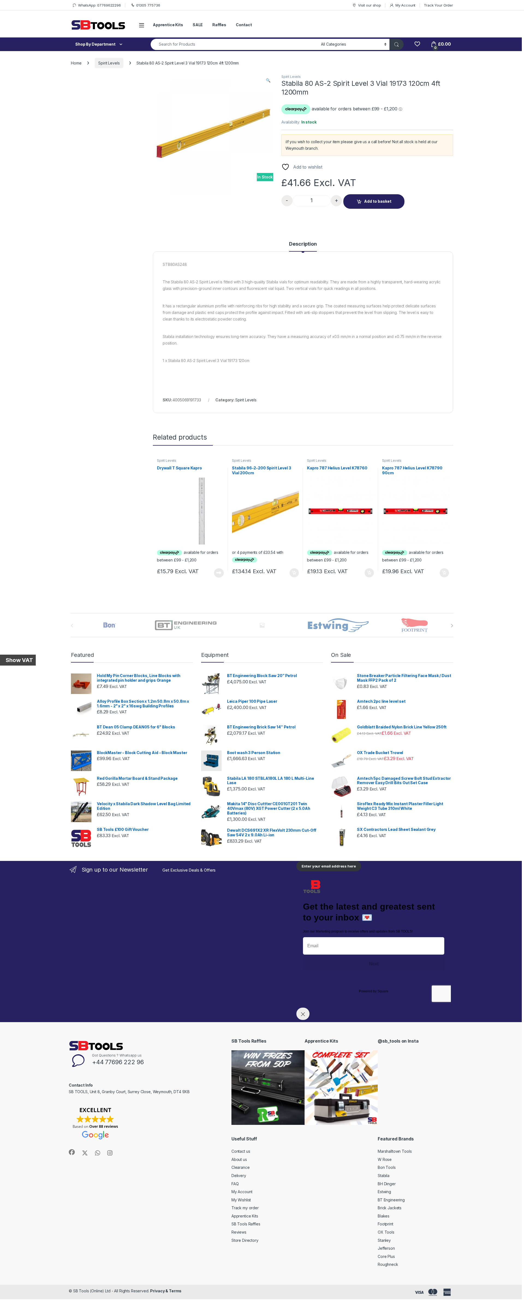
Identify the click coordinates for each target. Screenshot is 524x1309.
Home (76, 63)
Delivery (238, 1175)
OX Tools (386, 1232)
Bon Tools (387, 1167)
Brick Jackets (389, 1207)
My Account (405, 5)
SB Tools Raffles (245, 1224)
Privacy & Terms (165, 1291)
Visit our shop (369, 5)
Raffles (219, 24)
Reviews (238, 1232)
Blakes (383, 1216)
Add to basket (377, 201)
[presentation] (452, 626)
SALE (198, 24)
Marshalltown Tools (395, 1151)
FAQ (235, 1183)
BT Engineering (391, 1200)
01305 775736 (148, 5)
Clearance (240, 1167)
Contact (244, 24)
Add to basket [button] (293, 573)
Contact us (240, 1151)
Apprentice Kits (168, 24)
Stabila (383, 1175)
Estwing (384, 1191)
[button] (268, 80)
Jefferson (386, 1248)
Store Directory (244, 1240)
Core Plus (386, 1256)
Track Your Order (438, 5)
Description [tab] (303, 244)
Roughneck (388, 1264)
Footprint (385, 1224)
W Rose (385, 1159)
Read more (219, 573)
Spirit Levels (109, 63)
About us (239, 1159)
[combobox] (234, 44)
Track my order (245, 1207)
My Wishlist (241, 1200)
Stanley (384, 1240)
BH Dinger (387, 1183)
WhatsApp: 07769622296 (99, 5)
